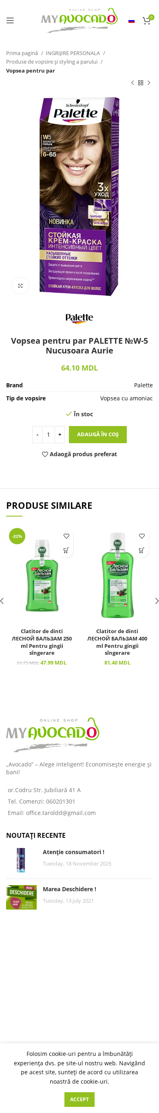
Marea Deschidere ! (69, 889)
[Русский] (131, 20)
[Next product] (149, 83)
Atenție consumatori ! (73, 852)
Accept (79, 1099)
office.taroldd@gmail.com (61, 813)
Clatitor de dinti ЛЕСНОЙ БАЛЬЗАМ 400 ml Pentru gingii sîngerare (117, 642)
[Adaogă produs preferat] (66, 536)
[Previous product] (132, 83)
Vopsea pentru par (30, 70)
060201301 (60, 801)
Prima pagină (22, 53)
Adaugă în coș (98, 434)
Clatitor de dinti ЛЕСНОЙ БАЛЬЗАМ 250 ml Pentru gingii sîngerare (42, 642)
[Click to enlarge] (20, 286)
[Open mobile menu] (10, 20)
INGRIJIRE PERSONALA (73, 53)
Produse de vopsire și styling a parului (52, 61)
